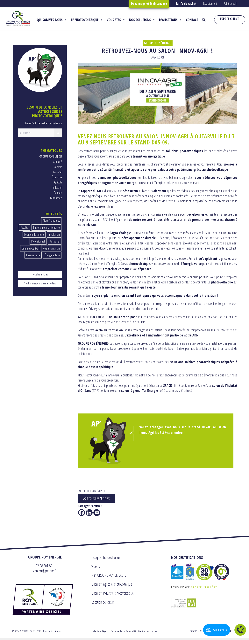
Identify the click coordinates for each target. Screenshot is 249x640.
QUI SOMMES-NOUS (50, 20)
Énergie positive (30, 248)
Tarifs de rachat (186, 3)
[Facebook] (81, 512)
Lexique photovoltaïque (105, 557)
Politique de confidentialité (123, 631)
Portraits (58, 192)
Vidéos (95, 566)
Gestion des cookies (147, 631)
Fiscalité (24, 227)
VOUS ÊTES (114, 20)
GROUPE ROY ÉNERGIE (157, 43)
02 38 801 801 (45, 565)
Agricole (58, 182)
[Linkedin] (89, 512)
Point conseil (230, 3)
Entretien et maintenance (46, 227)
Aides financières (51, 220)
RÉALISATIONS (168, 20)
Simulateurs (220, 630)
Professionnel (38, 241)
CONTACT (192, 20)
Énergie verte (33, 255)
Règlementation (51, 248)
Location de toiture (34, 234)
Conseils (58, 167)
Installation (54, 234)
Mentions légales (100, 631)
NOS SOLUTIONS (140, 20)
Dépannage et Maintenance (149, 3)
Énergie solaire (52, 255)
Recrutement (210, 3)
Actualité (57, 162)
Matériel (57, 172)
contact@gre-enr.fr (44, 571)
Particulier (55, 241)
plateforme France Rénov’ (204, 587)
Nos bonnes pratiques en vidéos (40, 283)
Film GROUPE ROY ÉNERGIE (108, 575)
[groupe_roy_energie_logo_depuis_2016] (18, 18)
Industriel (57, 187)
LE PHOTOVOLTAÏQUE (84, 20)
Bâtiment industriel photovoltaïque (112, 593)
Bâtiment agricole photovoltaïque (111, 584)
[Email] (96, 512)
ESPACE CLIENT (229, 19)
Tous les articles (40, 274)
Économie (57, 177)
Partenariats (56, 198)
